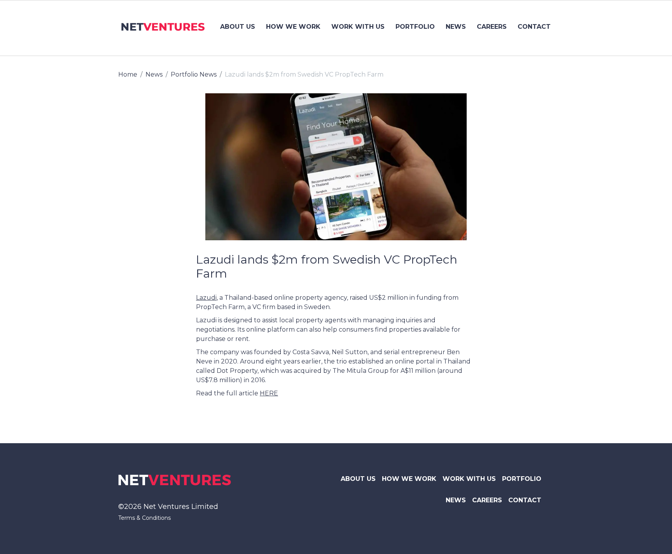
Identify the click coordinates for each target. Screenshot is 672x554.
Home (127, 74)
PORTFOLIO (415, 26)
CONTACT (534, 26)
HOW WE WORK (293, 26)
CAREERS (492, 26)
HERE (269, 393)
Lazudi (206, 297)
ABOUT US (237, 26)
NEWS (456, 26)
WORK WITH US (358, 26)
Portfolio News (194, 74)
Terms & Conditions (144, 517)
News (154, 74)
